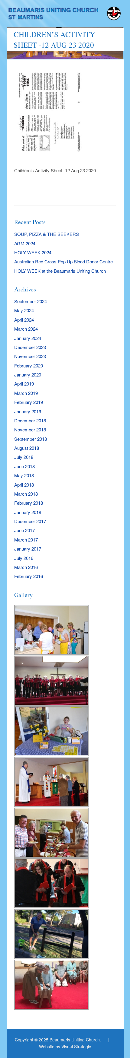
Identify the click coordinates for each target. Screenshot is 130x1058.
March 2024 (26, 329)
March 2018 (26, 494)
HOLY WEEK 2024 (32, 252)
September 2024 (30, 301)
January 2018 (27, 512)
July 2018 (23, 457)
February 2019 (28, 402)
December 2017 (30, 521)
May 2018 (24, 475)
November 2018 (30, 429)
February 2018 (28, 503)
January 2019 (27, 411)
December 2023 (30, 347)
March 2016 (26, 567)
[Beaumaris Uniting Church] (65, 16)
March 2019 (26, 393)
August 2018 (26, 448)
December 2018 (30, 420)
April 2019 (24, 383)
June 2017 (24, 530)
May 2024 (24, 310)
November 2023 (30, 356)
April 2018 (24, 484)
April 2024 (24, 319)
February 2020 (28, 365)
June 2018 (24, 466)
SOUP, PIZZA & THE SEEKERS (46, 234)
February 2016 (28, 576)
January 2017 (27, 548)
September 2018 (30, 439)
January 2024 (27, 338)
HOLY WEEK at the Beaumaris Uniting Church (60, 271)
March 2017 (26, 539)
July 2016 (23, 558)
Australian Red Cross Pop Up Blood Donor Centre (63, 261)
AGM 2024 (24, 243)
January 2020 (27, 374)
